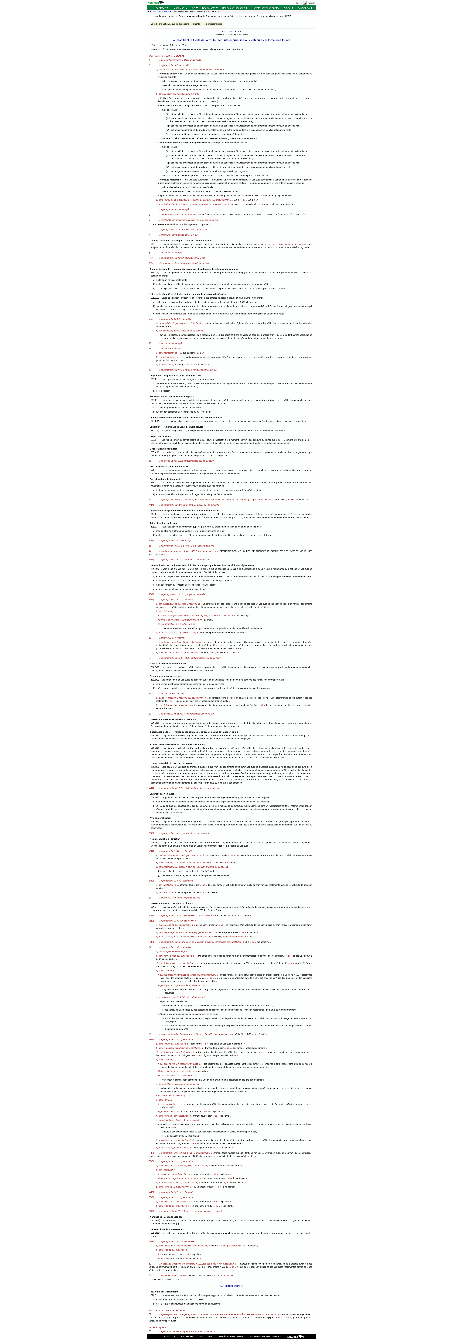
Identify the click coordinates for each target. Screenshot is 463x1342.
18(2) (151, 594)
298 (152, 470)
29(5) (151, 1197)
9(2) (151, 263)
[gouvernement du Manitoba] (156, 3)
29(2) (151, 1153)
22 (150, 713)
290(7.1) (155, 272)
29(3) (151, 1161)
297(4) (154, 439)
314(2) (154, 514)
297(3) (154, 400)
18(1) (151, 559)
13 (150, 460)
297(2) (154, 379)
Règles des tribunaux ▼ (235, 8)
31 (150, 1275)
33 (150, 1331)
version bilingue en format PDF (275, 16)
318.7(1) (155, 797)
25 (150, 897)
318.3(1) (155, 667)
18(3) (151, 599)
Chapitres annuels (196, 12)
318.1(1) (155, 569)
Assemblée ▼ (305, 8)
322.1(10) (155, 1220)
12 (150, 369)
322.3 (153, 1295)
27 (150, 947)
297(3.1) (155, 421)
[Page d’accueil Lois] (148, 12)
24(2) (151, 880)
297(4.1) (155, 452)
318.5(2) (155, 735)
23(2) (151, 833)
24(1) (151, 851)
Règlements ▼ (210, 8)
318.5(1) (155, 723)
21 (150, 693)
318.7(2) (155, 821)
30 (150, 1263)
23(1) (151, 788)
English (311, 3)
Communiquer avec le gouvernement (265, 1336)
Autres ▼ (288, 8)
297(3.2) (155, 430)
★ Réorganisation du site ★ (160, 12)
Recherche (179, 8)
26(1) (151, 915)
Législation (161, 8)
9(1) (151, 258)
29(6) (151, 1211)
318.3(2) (155, 679)
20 (150, 658)
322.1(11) (155, 1233)
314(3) (154, 526)
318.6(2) (155, 766)
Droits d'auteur (205, 1336)
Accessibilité (169, 1336)
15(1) (151, 505)
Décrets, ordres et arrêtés (265, 8)
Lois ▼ (194, 8)
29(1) (151, 1039)
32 (150, 1314)
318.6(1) (155, 748)
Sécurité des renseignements (230, 1336)
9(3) (151, 319)
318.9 (153, 907)
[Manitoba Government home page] (295, 1337)
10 (150, 343)
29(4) (151, 1192)
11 (150, 348)
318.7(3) (155, 842)
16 (150, 545)
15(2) (151, 540)
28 (150, 1034)
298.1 (153, 482)
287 (152, 244)
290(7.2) (155, 297)
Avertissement (187, 1336)
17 (150, 551)
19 (150, 637)
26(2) (151, 920)
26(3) (151, 942)
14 (150, 499)
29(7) (151, 1241)
